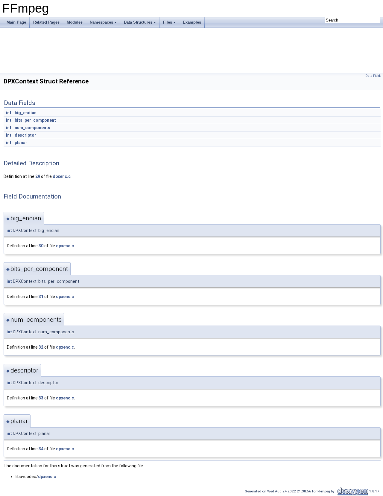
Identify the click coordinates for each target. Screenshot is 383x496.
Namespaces (101, 22)
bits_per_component (35, 120)
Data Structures (138, 22)
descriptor (25, 135)
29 (37, 176)
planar (21, 142)
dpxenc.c (62, 176)
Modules (75, 22)
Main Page (16, 22)
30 (41, 245)
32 (41, 347)
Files (167, 22)
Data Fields (373, 76)
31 (41, 296)
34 (41, 448)
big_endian (26, 112)
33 (41, 398)
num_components (32, 127)
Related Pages (46, 22)
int (8, 112)
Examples (192, 22)
